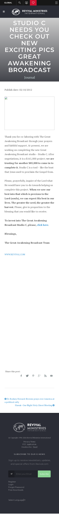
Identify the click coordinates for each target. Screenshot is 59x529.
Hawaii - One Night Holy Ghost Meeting (34, 405)
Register (12, 482)
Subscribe (44, 474)
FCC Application (29, 444)
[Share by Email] (51, 376)
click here (42, 225)
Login (10, 484)
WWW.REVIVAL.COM (15, 254)
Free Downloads (15, 490)
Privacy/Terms (29, 442)
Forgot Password (16, 487)
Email (35, 447)
